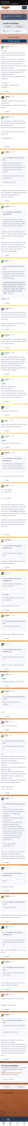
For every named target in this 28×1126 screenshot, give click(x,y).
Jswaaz (7, 485)
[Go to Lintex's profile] (2, 722)
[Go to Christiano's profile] (2, 540)
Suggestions (18, 31)
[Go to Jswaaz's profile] (2, 486)
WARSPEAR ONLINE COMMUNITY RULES (12, 16)
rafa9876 (7, 96)
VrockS (7, 31)
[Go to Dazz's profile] (2, 261)
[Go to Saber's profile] (2, 927)
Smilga (7, 308)
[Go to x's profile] (2, 407)
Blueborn (7, 152)
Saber (6, 926)
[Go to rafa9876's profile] (2, 97)
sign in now (11, 1069)
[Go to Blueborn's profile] (2, 152)
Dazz (6, 260)
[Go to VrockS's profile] (4, 31)
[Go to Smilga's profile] (2, 309)
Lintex (7, 721)
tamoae (7, 116)
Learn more (3, 2)
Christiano (8, 540)
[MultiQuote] (2, 91)
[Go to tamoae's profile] (2, 117)
